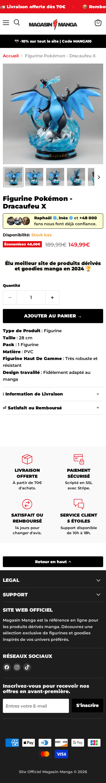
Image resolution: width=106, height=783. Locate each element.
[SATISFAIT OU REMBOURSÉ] (27, 517)
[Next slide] (98, 177)
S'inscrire (87, 705)
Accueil (11, 55)
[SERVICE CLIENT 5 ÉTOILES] (79, 517)
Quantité (11, 285)
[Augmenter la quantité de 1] (53, 298)
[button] (13, 177)
